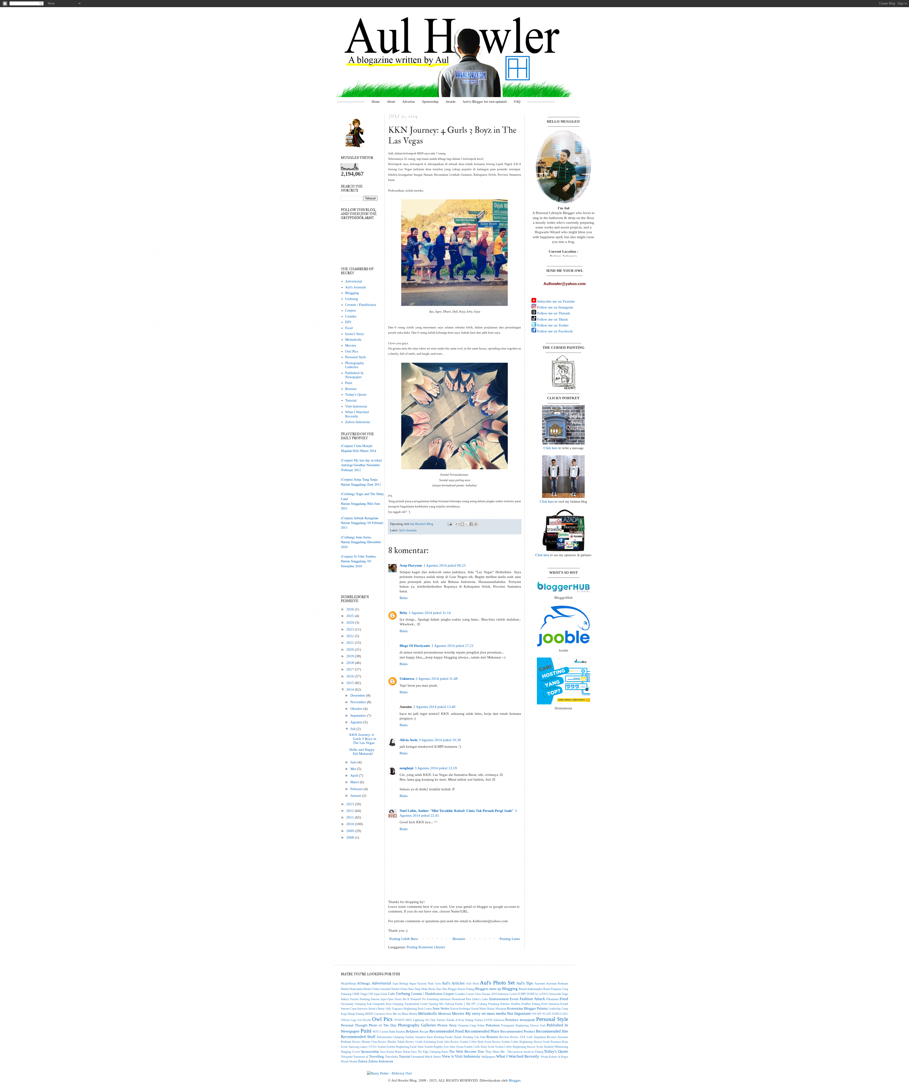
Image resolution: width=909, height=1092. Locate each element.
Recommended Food (446, 1031)
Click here (550, 448)
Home (376, 101)
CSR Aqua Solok (377, 994)
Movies (350, 345)
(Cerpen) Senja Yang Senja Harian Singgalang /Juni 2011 (361, 481)
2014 (350, 689)
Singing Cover (350, 1051)
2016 (350, 676)
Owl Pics (351, 351)
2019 (350, 656)
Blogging (352, 293)
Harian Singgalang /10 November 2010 (356, 563)
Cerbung (351, 299)
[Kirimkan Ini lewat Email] (457, 524)
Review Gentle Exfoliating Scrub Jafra (428, 1041)
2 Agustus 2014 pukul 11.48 (437, 678)
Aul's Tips (524, 983)
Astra (438, 983)
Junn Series (440, 1008)
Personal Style (355, 357)
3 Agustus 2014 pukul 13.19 (436, 768)
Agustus (356, 722)
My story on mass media (485, 1013)
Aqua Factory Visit (421, 983)
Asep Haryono (411, 565)
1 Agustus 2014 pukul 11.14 (430, 613)
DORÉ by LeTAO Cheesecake (544, 994)
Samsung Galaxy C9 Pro (362, 1046)
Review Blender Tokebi (391, 1041)
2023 (350, 629)
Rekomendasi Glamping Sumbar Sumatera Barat (405, 1037)
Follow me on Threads (553, 313)
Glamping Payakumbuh (405, 1004)
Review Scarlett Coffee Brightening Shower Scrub (521, 1041)
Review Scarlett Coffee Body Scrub (470, 1041)
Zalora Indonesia (357, 422)
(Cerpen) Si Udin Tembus (358, 556)
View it (448, 1056)
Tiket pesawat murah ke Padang (525, 1051)
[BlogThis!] (462, 524)
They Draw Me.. (495, 1051)
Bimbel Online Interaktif (377, 989)
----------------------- (351, 101)
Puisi (348, 383)
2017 (350, 669)
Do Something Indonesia (436, 999)
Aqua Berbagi (400, 983)
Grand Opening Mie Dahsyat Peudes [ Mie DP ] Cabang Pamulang (459, 1004)
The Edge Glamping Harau (433, 1051)
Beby (403, 613)
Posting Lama (510, 939)
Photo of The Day (383, 1025)
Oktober (356, 709)
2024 (350, 622)
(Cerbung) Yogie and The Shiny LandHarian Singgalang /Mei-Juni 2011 (362, 501)
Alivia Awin (408, 740)
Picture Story (447, 1025)
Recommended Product (517, 1031)
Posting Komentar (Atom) (426, 947)
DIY (348, 322)
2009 (350, 831)
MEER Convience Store (378, 1014)
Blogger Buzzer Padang (461, 989)
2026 (350, 609)
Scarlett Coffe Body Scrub (479, 1046)
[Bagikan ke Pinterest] (475, 524)
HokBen (515, 1004)
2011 (350, 817)
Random (400, 1031)
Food (349, 328)
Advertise (408, 101)
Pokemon (493, 1025)
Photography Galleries (354, 365)
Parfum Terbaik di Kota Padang (455, 1020)
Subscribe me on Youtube (555, 301)
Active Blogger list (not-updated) (485, 101)
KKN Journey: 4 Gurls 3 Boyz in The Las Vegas (362, 739)
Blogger (514, 1080)
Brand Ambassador (531, 989)
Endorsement (499, 999)
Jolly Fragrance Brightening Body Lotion (408, 1008)
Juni (353, 762)
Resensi (350, 389)
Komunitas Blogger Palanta (527, 1008)
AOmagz (363, 983)
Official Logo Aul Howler (356, 1020)
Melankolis (353, 339)
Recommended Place (482, 1031)
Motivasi (444, 1014)
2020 (350, 649)
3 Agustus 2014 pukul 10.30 (440, 740)
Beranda (459, 939)
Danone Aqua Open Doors (386, 999)
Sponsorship (430, 101)
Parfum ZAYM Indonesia (489, 1020)
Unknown (407, 678)
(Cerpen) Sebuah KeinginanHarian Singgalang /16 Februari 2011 (362, 523)
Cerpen (350, 310)
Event (514, 999)
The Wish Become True (466, 1051)
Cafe (391, 994)
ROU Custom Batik (384, 1031)
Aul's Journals (408, 530)
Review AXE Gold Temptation (528, 1037)
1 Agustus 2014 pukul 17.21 (453, 646)
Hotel (544, 1004)
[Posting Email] (449, 524)
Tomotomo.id (360, 1056)
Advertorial (353, 281)
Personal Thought (354, 1025)
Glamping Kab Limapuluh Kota (373, 1004)
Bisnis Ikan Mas (437, 989)
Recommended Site (552, 1031)
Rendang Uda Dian (474, 1037)
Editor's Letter (480, 999)
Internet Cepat (348, 1008)
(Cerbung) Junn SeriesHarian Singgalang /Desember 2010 (361, 542)
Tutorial (350, 400)
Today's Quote (355, 394)
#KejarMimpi (348, 983)
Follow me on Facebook (554, 331)
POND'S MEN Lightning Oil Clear (415, 1020)
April (354, 775)
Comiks (350, 316)
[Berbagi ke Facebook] (471, 524)
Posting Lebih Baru (403, 939)
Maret (355, 782)
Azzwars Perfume (557, 983)
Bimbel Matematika (352, 989)
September (358, 715)
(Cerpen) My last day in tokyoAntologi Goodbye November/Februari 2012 (361, 465)
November (358, 702)
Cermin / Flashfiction (360, 305)
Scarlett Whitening (556, 1046)
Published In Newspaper (354, 375)
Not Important (519, 1013)
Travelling (376, 1056)
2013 (350, 804)
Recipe (424, 1031)
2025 (350, 616)
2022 (350, 636)
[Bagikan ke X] (466, 524)
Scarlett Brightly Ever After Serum (443, 1046)
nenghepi (406, 768)
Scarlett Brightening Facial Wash (405, 1046)
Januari (356, 795)
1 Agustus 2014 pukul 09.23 (444, 565)
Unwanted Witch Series (426, 1056)
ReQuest (412, 1031)
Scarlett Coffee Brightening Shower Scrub (519, 1046)
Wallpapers (488, 1056)
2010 (350, 824)
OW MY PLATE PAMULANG (550, 1014)
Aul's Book (472, 983)
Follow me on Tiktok (552, 319)
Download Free (461, 999)
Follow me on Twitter (552, 325)
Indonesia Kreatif (558, 1004)
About (391, 101)
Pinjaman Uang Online (471, 1025)
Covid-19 (514, 994)
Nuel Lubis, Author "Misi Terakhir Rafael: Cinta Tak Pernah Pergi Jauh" (456, 811)
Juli (353, 729)
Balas (404, 598)
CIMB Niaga (359, 994)
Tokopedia (346, 1056)
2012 (350, 811)
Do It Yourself (412, 999)
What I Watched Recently (357, 414)
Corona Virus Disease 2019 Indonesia (487, 994)
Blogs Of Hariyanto (415, 646)
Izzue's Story (354, 334)
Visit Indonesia (356, 406)
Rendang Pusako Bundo (448, 1037)
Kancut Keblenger (460, 1008)
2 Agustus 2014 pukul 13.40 (434, 707)
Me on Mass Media (405, 1014)
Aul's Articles (453, 983)
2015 (350, 683)
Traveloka (391, 1056)
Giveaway (347, 1004)
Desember (358, 695)
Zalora (362, 1061)
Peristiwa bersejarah (520, 1020)
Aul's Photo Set (497, 983)
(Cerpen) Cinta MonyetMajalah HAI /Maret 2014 (358, 448)
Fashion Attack (532, 998)
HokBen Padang (530, 1004)
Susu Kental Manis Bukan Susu (398, 1051)
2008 (350, 837)
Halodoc (505, 1004)
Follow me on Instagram (554, 307)
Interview (362, 1008)
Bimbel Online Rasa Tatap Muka (409, 989)
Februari (357, 789)
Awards (450, 101)
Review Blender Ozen (364, 1041)
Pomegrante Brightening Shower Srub (523, 1025)
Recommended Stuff (358, 1036)
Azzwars (540, 983)
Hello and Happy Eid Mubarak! (362, 752)
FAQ (517, 101)
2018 (350, 663)
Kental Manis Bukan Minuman (488, 1008)
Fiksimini (552, 999)
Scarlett (382, 1046)
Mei (353, 769)
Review (504, 1037)
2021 (350, 642)
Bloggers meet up (488, 989)
